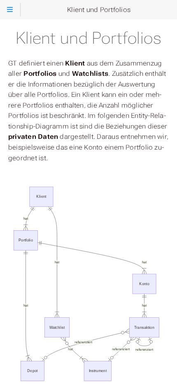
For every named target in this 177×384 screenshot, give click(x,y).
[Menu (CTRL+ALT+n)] (10, 9)
